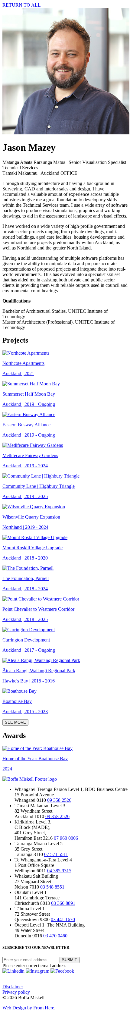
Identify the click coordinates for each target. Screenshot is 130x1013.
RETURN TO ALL (21, 5)
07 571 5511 (56, 854)
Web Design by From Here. (28, 1007)
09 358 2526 (59, 800)
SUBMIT (69, 960)
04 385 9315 (59, 870)
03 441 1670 (63, 919)
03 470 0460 (55, 935)
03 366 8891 (63, 903)
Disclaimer (12, 986)
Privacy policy (16, 992)
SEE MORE (15, 722)
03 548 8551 (52, 886)
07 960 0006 (66, 838)
